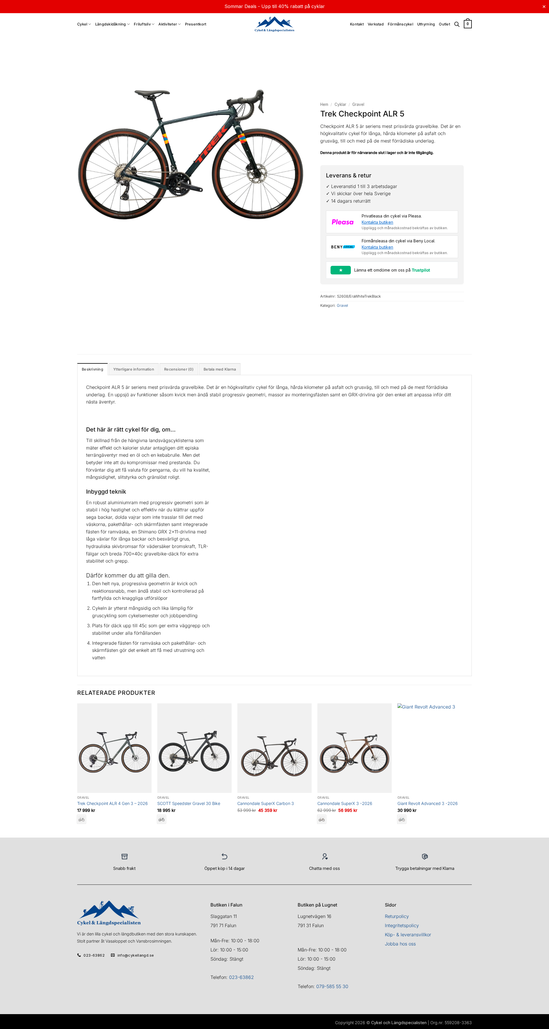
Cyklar (340, 104)
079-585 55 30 (332, 986)
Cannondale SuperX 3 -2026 (344, 803)
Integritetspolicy (402, 925)
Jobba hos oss (400, 944)
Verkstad (376, 24)
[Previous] (77, 770)
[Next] (471, 770)
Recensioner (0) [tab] (179, 369)
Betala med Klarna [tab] (220, 369)
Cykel (82, 24)
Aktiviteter (167, 24)
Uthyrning (426, 24)
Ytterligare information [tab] (133, 369)
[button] (468, 24)
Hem (324, 104)
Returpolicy (397, 916)
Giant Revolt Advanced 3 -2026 (427, 803)
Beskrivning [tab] (92, 369)
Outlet (444, 24)
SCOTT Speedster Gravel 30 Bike (188, 803)
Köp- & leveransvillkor (408, 934)
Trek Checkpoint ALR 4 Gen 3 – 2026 (112, 803)
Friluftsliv (142, 24)
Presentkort (195, 24)
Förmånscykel (400, 24)
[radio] (161, 819)
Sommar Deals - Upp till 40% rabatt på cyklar (274, 6)
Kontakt (357, 24)
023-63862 (241, 977)
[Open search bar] (457, 24)
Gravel (358, 104)
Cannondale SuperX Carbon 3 (265, 803)
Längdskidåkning (110, 24)
